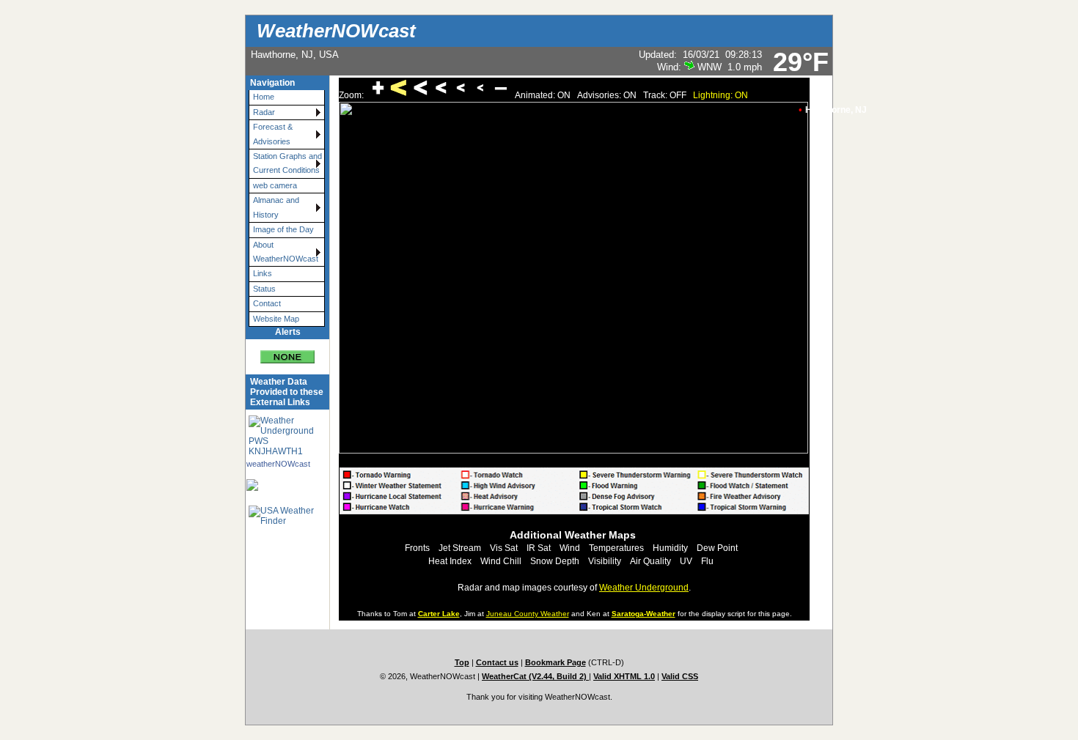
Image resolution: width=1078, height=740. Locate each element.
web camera (275, 185)
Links (262, 273)
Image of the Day (283, 229)
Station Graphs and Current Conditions (287, 163)
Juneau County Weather (527, 614)
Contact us (497, 662)
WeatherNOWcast (336, 31)
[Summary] (287, 351)
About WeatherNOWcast (285, 251)
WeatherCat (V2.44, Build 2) (535, 676)
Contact (267, 303)
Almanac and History (276, 207)
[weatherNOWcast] (279, 485)
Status (264, 288)
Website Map (276, 318)
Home (263, 96)
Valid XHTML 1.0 (624, 676)
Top (462, 662)
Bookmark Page (555, 662)
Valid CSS (679, 676)
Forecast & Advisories (273, 133)
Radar (264, 112)
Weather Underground (644, 587)
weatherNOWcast (278, 463)
